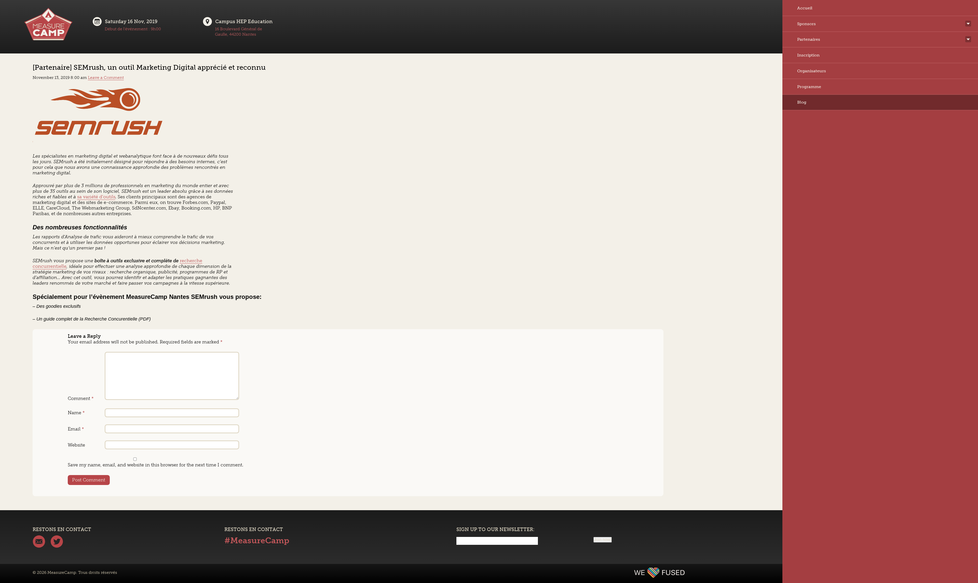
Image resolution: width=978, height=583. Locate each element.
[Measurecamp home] (48, 27)
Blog (801, 102)
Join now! (602, 539)
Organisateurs (811, 70)
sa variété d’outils (96, 197)
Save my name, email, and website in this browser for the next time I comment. (155, 465)
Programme (809, 86)
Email (76, 429)
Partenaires (808, 39)
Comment (81, 398)
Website (76, 445)
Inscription (808, 55)
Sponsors (806, 23)
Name (76, 412)
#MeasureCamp (256, 540)
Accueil (804, 8)
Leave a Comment (106, 77)
